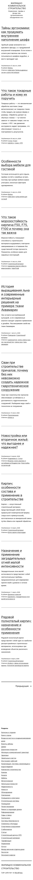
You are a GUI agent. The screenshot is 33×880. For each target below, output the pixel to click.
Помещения (12, 335)
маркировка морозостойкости (17, 266)
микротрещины (6, 268)
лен (2, 342)
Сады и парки (6, 815)
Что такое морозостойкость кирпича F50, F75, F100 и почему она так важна (15, 225)
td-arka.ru (10, 663)
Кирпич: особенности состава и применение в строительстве (12, 491)
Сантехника (5, 818)
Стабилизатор (6, 829)
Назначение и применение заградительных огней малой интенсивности (13, 558)
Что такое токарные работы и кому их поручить (16, 94)
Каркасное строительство (11, 769)
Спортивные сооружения (10, 826)
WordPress (18, 873)
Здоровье (4, 755)
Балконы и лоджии (8, 732)
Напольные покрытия (9, 784)
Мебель (10, 68)
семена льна (19, 342)
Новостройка (25, 463)
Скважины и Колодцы (9, 824)
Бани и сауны (6, 735)
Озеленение (5, 795)
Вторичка (11, 461)
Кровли (4, 775)
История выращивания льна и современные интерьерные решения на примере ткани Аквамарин (15, 298)
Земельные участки (8, 758)
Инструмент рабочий (9, 761)
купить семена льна (24, 340)
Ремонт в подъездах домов (11, 809)
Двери (3, 747)
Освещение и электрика (10, 798)
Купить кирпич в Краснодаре (17, 532)
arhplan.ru (11, 417)
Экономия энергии (8, 855)
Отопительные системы (10, 801)
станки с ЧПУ (18, 143)
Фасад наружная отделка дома (12, 849)
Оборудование (6, 792)
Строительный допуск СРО (11, 835)
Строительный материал (16, 264)
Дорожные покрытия (14, 594)
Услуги (15, 141)
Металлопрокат (7, 781)
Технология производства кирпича (18, 665)
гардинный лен (12, 340)
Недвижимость (12, 458)
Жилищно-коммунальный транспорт (15, 752)
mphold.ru (11, 143)
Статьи (10, 141)
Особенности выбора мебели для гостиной (16, 165)
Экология (4, 852)
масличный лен (9, 342)
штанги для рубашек (12, 72)
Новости (4, 789)
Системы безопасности (10, 821)
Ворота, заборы (7, 744)
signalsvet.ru (11, 597)
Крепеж (4, 772)
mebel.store (11, 70)
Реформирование (7, 812)
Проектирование (13, 415)
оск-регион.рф (5, 465)
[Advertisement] (15, 714)
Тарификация (6, 841)
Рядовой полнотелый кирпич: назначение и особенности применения (16, 624)
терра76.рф (15, 268)
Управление (5, 843)
